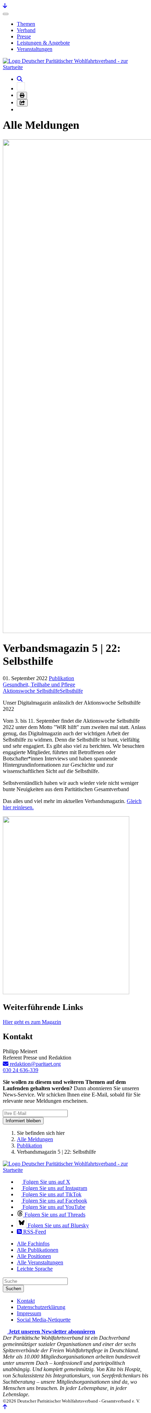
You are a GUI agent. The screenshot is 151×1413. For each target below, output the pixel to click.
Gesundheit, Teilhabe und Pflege (39, 684)
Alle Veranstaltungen (40, 1262)
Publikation (61, 678)
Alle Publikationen (37, 1250)
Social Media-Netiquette (44, 1320)
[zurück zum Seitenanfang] (5, 1407)
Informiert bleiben (23, 1120)
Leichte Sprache (35, 1269)
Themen (26, 24)
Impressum (29, 1313)
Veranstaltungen (34, 49)
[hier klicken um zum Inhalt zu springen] (5, 6)
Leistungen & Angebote (43, 43)
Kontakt (26, 1301)
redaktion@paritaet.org (34, 1064)
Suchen (13, 1288)
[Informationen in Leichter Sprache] (21, 88)
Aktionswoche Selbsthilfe (31, 691)
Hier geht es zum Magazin (32, 1022)
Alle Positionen (34, 1256)
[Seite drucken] (22, 95)
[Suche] (19, 79)
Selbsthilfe (71, 691)
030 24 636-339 (20, 1070)
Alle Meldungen (35, 1139)
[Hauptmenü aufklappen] (5, 14)
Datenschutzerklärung (41, 1307)
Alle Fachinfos (33, 1244)
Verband (26, 30)
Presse (24, 36)
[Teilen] (22, 102)
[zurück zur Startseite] (75, 67)
